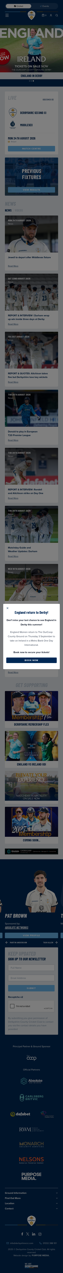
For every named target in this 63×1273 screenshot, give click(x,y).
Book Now (31, 660)
